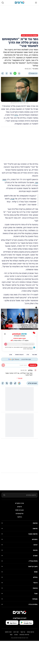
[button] (36, 307)
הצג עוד (20, 378)
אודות (16, 634)
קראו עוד (9, 326)
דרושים (19, 507)
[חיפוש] (3, 3)
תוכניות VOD (19, 510)
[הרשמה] (5, 344)
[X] (10, 73)
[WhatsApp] (14, 73)
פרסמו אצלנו (30, 632)
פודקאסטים (19, 513)
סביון (12, 198)
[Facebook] (6, 73)
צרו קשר (22, 632)
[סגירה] (5, 334)
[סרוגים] (19, 612)
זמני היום (16, 632)
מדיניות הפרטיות (24, 634)
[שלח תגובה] (3, 365)
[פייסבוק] (2, 383)
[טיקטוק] (15, 383)
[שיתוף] (2, 73)
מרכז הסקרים (19, 503)
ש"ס (16, 115)
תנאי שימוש (8, 632)
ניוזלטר (19, 517)
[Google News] (19, 383)
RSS (11, 634)
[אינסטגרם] (11, 383)
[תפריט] (36, 3)
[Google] (19, 73)
